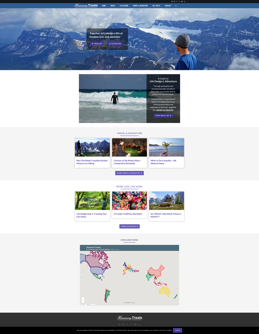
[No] (256, 330)
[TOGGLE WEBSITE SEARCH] (176, 5)
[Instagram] (179, 2)
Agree (177, 330)
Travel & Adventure (129, 133)
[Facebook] (174, 2)
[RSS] (184, 2)
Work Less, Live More (129, 186)
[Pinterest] (177, 2)
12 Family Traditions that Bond (128, 214)
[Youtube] (181, 2)
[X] (172, 2)
